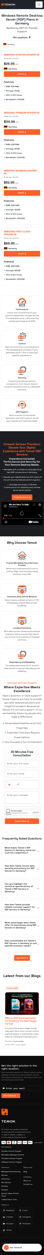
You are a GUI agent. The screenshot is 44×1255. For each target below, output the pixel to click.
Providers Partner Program (11, 1158)
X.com (25, 1210)
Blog (25, 1171)
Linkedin (9, 1217)
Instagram (26, 1217)
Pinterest (26, 1223)
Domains (4, 1190)
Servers (4, 1175)
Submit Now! (21, 821)
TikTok (9, 1230)
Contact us (27, 1184)
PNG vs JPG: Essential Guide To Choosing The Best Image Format (21, 1021)
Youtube (9, 1223)
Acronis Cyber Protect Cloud (10, 1194)
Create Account (21, 497)
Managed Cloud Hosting (10, 1171)
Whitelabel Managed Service (12, 1155)
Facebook (10, 1210)
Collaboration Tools (9, 1199)
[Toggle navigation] (39, 4)
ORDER (21, 74)
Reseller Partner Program (11, 1151)
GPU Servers (6, 1182)
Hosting (4, 1186)
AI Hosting (5, 1179)
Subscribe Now (9, 1095)
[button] (9, 785)
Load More (21, 958)
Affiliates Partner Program (11, 1162)
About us (27, 1181)
